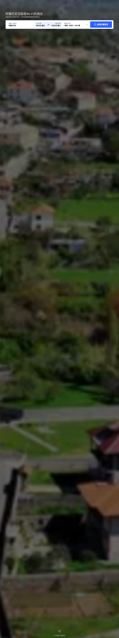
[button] (106, 3)
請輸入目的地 (12, 23)
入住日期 (38, 23)
